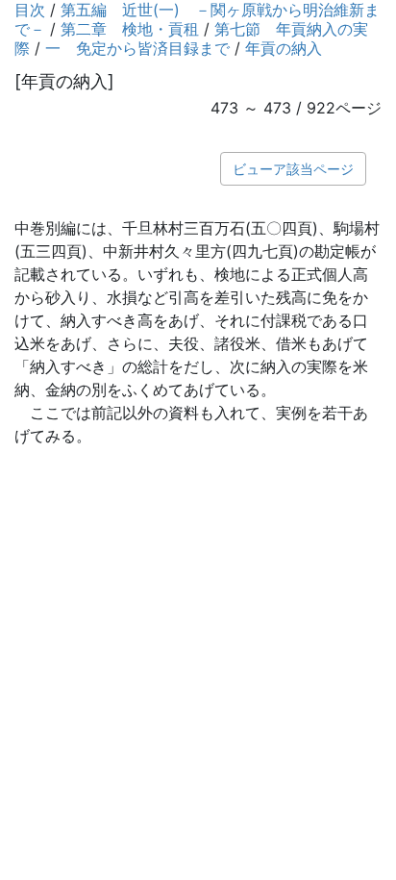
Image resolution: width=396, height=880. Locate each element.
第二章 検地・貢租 (130, 28)
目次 (29, 9)
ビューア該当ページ (293, 169)
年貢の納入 (283, 48)
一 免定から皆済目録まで (137, 48)
